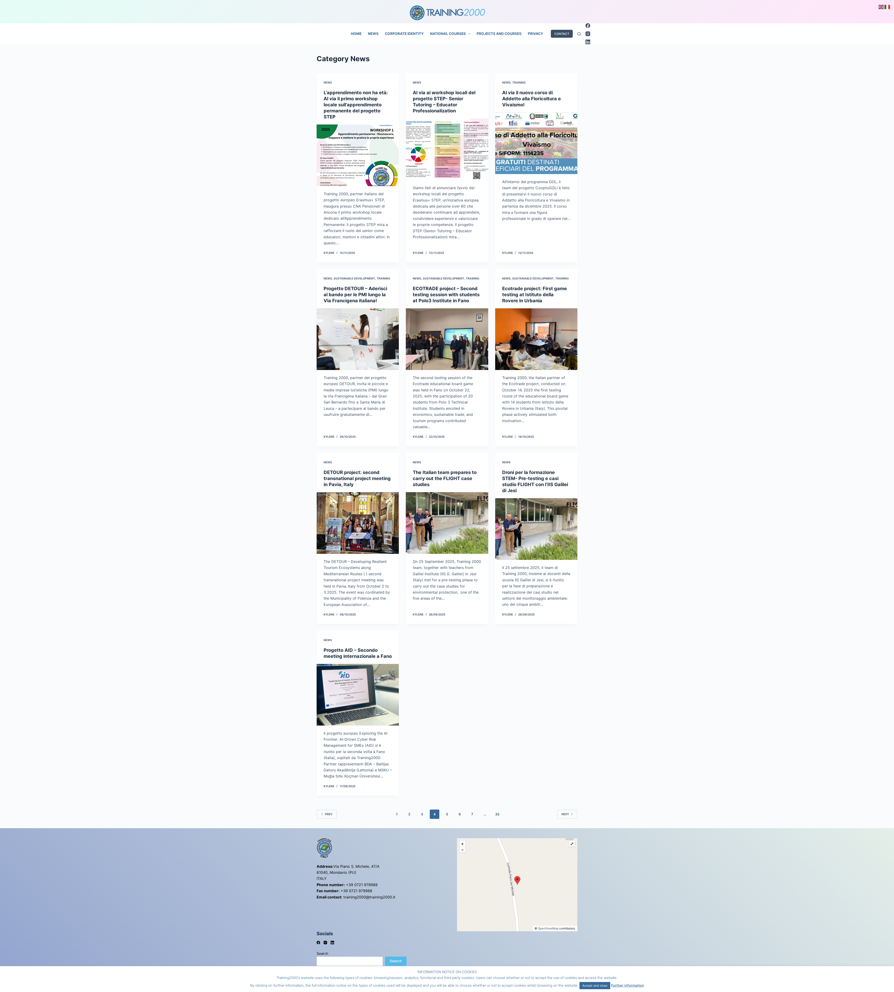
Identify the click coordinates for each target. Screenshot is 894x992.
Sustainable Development (354, 278)
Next (565, 814)
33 (497, 814)
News (373, 33)
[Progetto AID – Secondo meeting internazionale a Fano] (358, 695)
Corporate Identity (404, 33)
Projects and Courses (499, 33)
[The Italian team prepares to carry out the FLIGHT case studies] (447, 523)
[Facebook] (588, 25)
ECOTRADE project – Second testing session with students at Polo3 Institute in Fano (446, 294)
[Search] (579, 34)
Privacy (535, 33)
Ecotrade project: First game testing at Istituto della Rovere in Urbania (534, 294)
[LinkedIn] (588, 42)
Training (519, 82)
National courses (448, 33)
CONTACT (561, 34)
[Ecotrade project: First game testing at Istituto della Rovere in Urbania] (536, 339)
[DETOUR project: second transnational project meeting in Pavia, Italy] (358, 523)
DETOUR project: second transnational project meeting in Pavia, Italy (357, 478)
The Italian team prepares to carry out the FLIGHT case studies (445, 478)
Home (356, 33)
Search (322, 953)
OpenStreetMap (548, 928)
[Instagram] (588, 33)
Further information (627, 985)
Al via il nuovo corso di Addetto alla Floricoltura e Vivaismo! (531, 99)
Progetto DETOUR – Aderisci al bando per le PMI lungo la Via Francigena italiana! (355, 294)
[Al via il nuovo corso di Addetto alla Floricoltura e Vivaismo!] (536, 143)
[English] (881, 6)
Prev (328, 814)
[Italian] (887, 6)
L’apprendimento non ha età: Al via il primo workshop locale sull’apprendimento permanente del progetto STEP (356, 105)
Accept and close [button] (594, 985)
